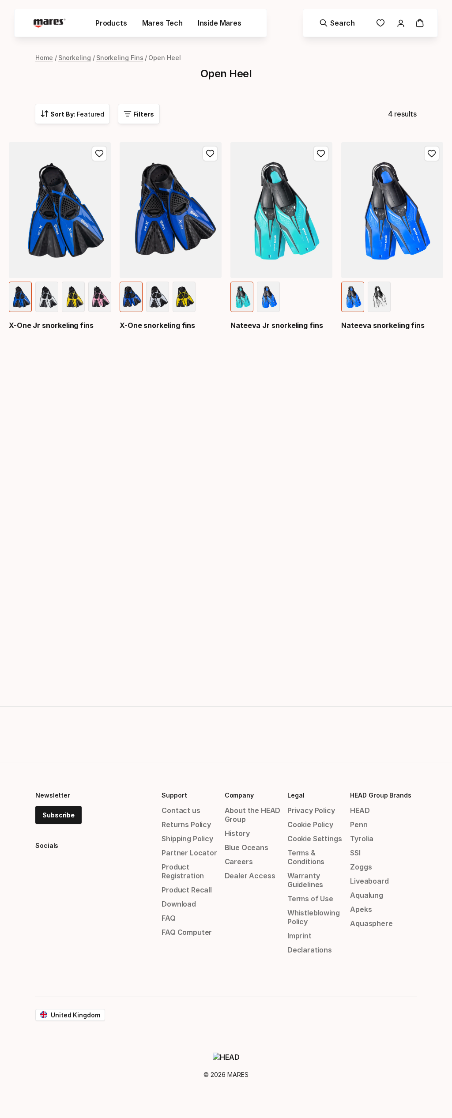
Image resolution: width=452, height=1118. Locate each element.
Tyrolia (361, 838)
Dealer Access (250, 875)
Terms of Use (310, 898)
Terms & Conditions (305, 857)
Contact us (181, 810)
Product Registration (183, 871)
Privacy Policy (311, 810)
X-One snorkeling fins (157, 325)
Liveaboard (369, 881)
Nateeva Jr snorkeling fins (276, 325)
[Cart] (420, 23)
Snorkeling (74, 57)
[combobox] (72, 114)
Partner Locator (189, 852)
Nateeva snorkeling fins (383, 325)
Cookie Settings (314, 838)
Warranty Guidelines (305, 880)
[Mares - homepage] (49, 23)
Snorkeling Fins (119, 57)
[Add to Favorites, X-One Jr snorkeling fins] (99, 154)
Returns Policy (186, 824)
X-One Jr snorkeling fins (51, 325)
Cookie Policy (310, 824)
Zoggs (361, 866)
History (237, 833)
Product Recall (187, 889)
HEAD (359, 810)
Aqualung (366, 895)
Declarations (309, 949)
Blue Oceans (246, 847)
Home (44, 57)
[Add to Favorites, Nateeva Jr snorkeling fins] (321, 154)
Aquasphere (371, 923)
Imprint (299, 935)
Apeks (361, 909)
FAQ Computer (187, 932)
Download (179, 904)
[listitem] (20, 297)
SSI (355, 852)
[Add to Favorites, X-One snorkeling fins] (210, 154)
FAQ (168, 918)
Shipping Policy (187, 838)
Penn (358, 824)
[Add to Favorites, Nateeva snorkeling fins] (432, 154)
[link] (380, 23)
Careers (239, 861)
